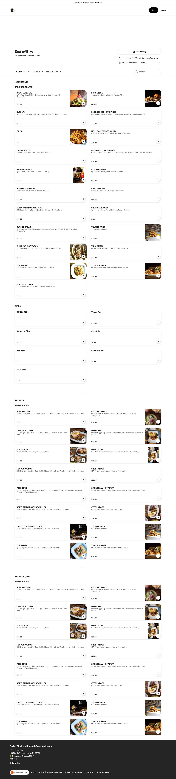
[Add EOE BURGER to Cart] (83, 460)
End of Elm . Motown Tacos (84, 3)
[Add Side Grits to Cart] (158, 341)
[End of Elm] (12, 10)
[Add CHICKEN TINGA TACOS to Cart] (83, 256)
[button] (23, 71)
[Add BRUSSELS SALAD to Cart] (83, 103)
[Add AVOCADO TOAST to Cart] (83, 422)
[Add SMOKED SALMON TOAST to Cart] (158, 498)
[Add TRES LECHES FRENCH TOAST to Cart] (83, 537)
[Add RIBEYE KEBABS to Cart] (158, 199)
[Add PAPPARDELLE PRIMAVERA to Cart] (158, 161)
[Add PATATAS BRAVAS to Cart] (83, 180)
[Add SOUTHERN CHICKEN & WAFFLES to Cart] (83, 517)
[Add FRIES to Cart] (83, 141)
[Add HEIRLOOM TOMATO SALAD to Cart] (158, 141)
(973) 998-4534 (16, 750)
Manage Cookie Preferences (98, 772)
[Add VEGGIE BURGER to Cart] (158, 276)
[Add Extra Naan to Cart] (83, 380)
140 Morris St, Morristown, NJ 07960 (25, 753)
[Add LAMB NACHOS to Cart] (83, 161)
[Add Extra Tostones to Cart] (158, 361)
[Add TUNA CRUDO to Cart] (158, 256)
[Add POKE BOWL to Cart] (83, 498)
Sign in (163, 10)
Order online (15, 763)
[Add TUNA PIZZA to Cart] (83, 276)
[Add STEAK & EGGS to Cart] (158, 517)
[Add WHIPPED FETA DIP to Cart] (83, 295)
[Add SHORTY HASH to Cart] (158, 479)
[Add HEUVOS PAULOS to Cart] (83, 479)
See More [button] (98, 3)
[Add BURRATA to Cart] (83, 122)
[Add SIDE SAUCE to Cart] (83, 322)
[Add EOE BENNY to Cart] (158, 441)
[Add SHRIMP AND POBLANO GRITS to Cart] (83, 218)
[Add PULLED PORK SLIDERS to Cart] (83, 199)
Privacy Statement (54, 772)
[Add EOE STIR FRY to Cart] (158, 460)
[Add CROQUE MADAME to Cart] (83, 441)
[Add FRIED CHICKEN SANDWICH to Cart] (158, 122)
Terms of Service (37, 772)
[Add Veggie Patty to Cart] (158, 322)
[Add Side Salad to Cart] (83, 361)
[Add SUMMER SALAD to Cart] (83, 237)
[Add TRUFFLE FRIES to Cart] (158, 237)
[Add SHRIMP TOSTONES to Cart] (158, 218)
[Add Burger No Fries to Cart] (83, 341)
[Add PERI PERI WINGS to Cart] (158, 180)
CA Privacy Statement (74, 772)
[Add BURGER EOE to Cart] (158, 103)
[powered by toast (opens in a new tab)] (19, 772)
